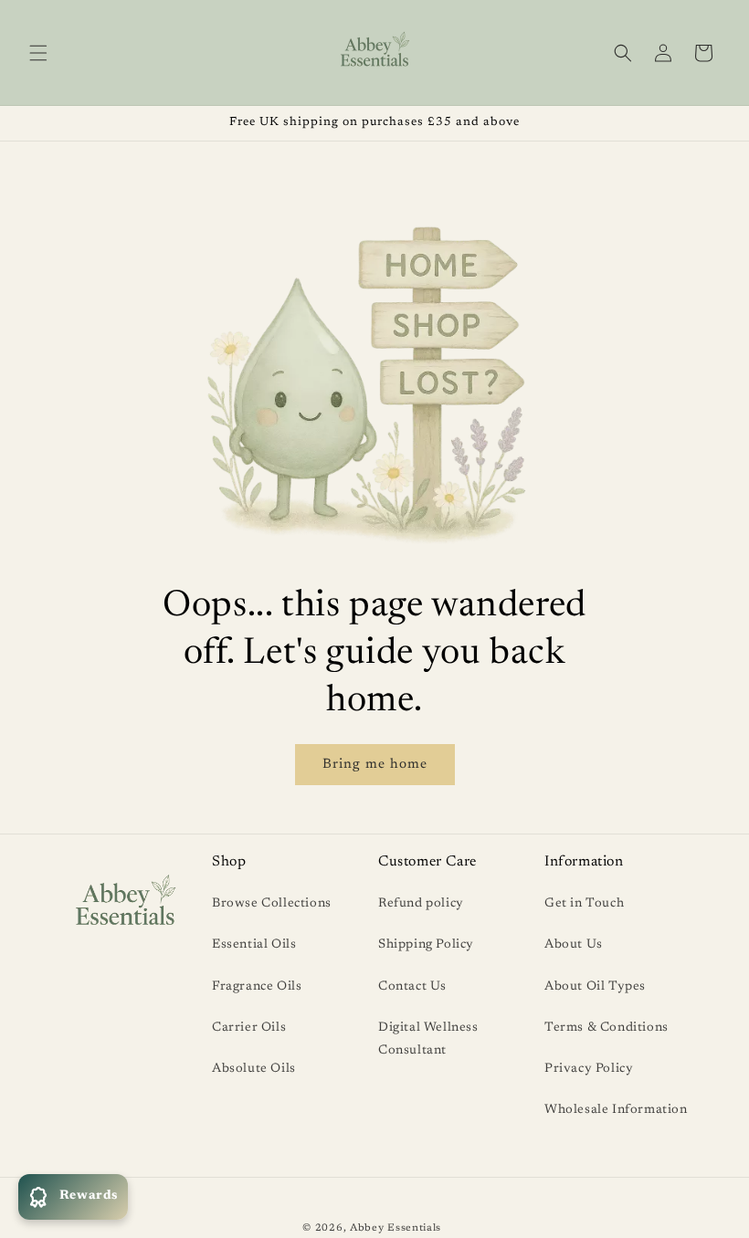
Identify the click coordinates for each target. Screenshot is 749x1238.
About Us (573, 945)
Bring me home (374, 764)
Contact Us (412, 987)
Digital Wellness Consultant (428, 1039)
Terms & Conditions (606, 1028)
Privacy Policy (588, 1069)
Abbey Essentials (395, 1228)
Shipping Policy (426, 945)
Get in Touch (584, 903)
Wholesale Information (616, 1110)
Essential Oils (254, 945)
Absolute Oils (254, 1069)
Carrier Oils (249, 1028)
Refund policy (421, 903)
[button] (38, 53)
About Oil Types (595, 987)
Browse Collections (272, 903)
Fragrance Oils (256, 987)
